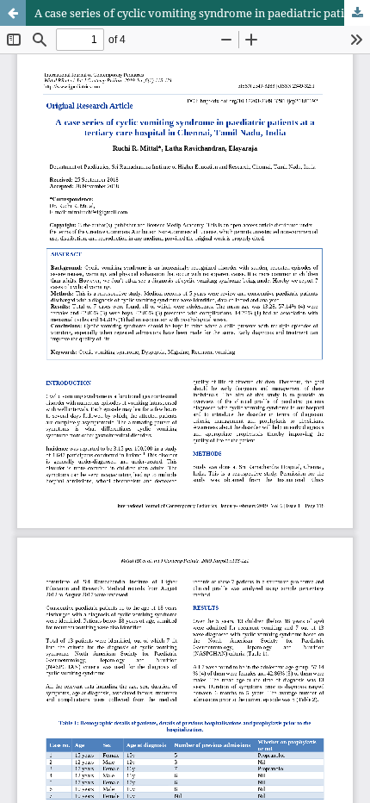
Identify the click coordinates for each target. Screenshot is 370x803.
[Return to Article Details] (13, 13)
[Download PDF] (357, 13)
